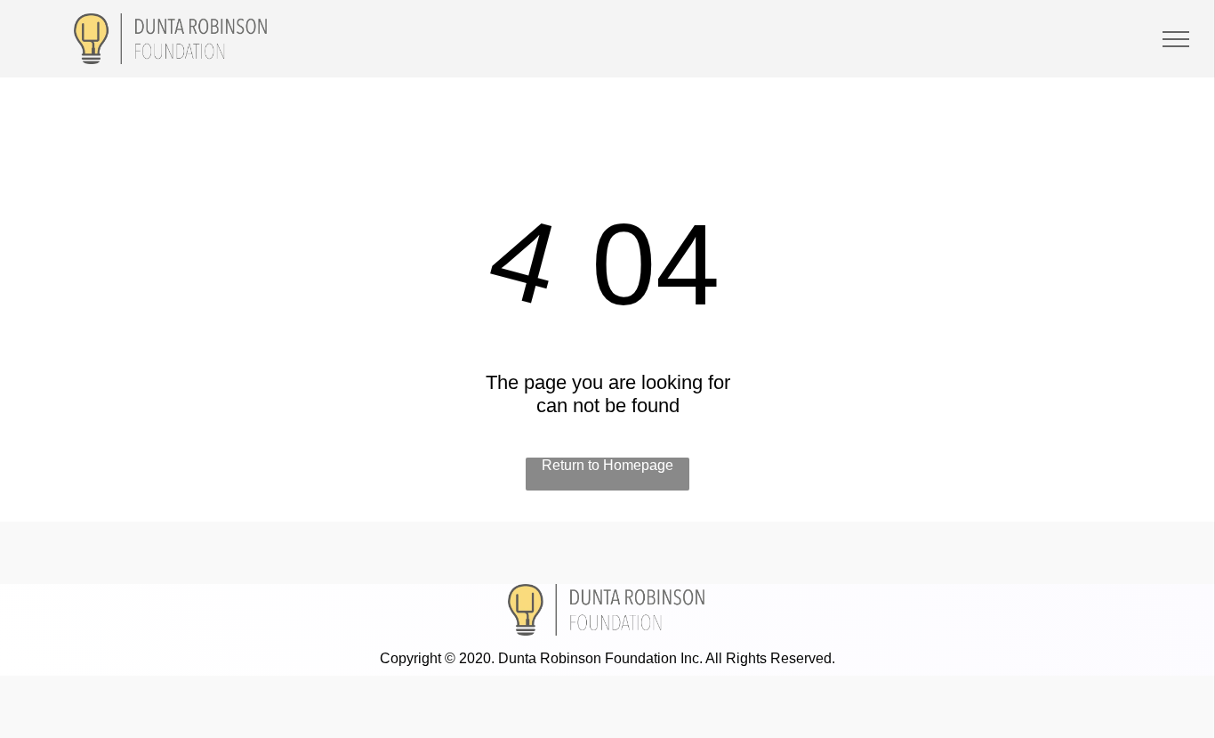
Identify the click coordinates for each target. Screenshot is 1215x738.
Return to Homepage (607, 465)
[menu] (1176, 39)
